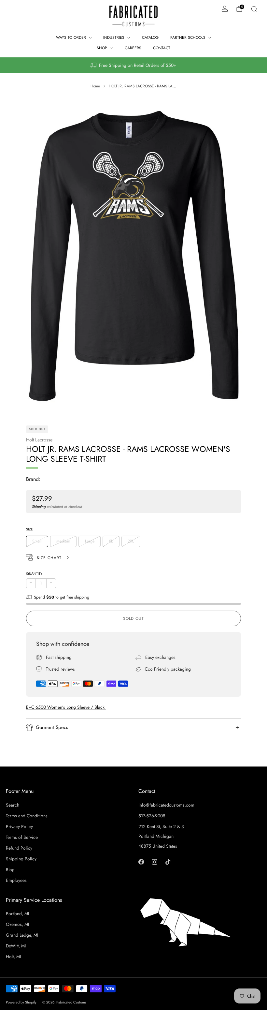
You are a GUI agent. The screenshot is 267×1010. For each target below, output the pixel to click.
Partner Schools (187, 37)
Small (37, 541)
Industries (113, 37)
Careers (133, 48)
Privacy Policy (19, 826)
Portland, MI (17, 913)
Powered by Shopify (21, 1002)
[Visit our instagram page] (154, 862)
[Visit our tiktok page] (168, 862)
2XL (131, 541)
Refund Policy (19, 848)
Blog (10, 869)
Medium (63, 541)
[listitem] (133, 65)
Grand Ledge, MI (22, 935)
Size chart (50, 558)
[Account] (224, 9)
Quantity (34, 573)
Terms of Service (22, 837)
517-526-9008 (151, 815)
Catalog (150, 37)
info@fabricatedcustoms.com (166, 805)
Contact (161, 48)
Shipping (39, 506)
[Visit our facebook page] (141, 862)
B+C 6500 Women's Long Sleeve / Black (66, 707)
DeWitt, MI (16, 946)
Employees (16, 880)
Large (89, 541)
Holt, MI (13, 956)
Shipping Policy (21, 858)
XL (111, 541)
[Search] (254, 9)
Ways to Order (71, 37)
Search (12, 805)
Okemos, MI (17, 924)
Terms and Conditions (27, 815)
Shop (102, 48)
